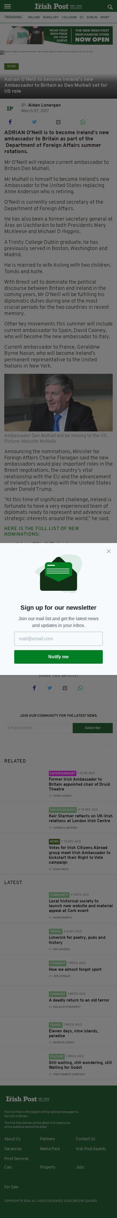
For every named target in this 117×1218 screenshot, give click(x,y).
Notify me (58, 656)
